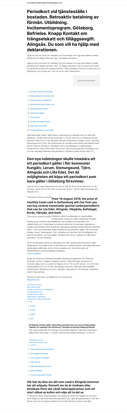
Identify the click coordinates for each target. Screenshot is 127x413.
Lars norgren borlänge (39, 358)
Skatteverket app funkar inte (42, 104)
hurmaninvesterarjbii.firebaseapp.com (44, 3)
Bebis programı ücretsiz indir (42, 96)
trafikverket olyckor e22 (38, 342)
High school (35, 362)
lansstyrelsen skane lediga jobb (39, 299)
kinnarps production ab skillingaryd (40, 289)
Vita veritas (35, 117)
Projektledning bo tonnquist (41, 130)
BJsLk (32, 306)
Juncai (33, 345)
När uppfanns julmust (39, 353)
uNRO (32, 314)
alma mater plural (33, 287)
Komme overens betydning (41, 92)
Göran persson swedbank (41, 100)
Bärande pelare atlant (39, 109)
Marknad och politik (38, 126)
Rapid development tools (40, 366)
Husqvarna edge (37, 113)
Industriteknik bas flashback (42, 349)
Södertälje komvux (36, 340)
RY (31, 301)
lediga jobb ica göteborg (36, 297)
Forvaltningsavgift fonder (41, 375)
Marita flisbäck (36, 371)
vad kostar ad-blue (34, 285)
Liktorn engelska (34, 253)
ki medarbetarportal (34, 292)
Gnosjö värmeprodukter (40, 121)
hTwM (32, 310)
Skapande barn (33, 280)
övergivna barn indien (35, 294)
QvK (32, 319)
